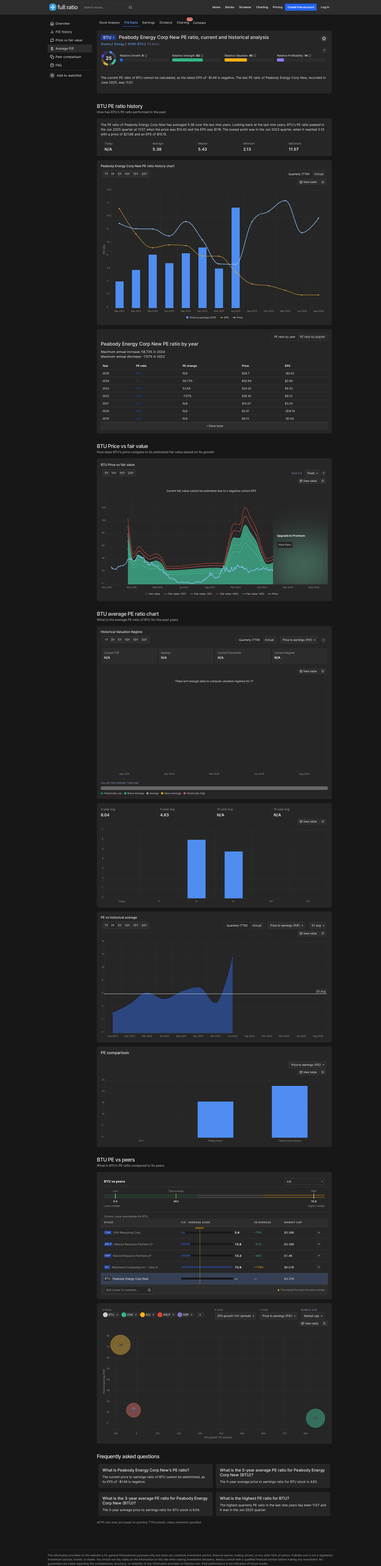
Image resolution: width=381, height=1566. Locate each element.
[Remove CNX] (318, 1232)
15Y (135, 173)
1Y (106, 173)
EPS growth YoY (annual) (234, 1316)
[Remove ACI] (318, 1267)
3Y (113, 173)
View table (309, 182)
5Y (120, 173)
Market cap (311, 1316)
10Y (127, 173)
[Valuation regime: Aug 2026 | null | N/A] (305, 788)
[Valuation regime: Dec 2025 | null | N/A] (169, 788)
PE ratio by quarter (312, 336)
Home (216, 7)
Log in (325, 7)
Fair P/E (297, 473)
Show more (216, 426)
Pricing (278, 7)
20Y (144, 173)
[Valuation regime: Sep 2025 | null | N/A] (123, 788)
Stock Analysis (109, 22)
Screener (245, 7)
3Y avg (316, 925)
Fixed (311, 473)
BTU (107, 37)
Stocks (229, 7)
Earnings (148, 22)
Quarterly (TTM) (299, 174)
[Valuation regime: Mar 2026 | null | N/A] (214, 788)
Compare (199, 23)
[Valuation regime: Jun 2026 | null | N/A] (259, 788)
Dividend (166, 22)
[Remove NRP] (318, 1255)
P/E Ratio (131, 22)
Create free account (301, 7)
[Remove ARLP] (318, 1244)
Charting (262, 7)
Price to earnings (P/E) (297, 639)
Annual (318, 174)
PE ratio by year (284, 336)
